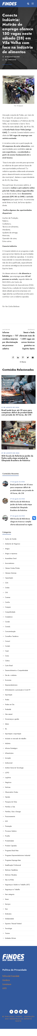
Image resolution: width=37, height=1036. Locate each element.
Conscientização (10, 631)
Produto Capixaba (11, 846)
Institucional (8, 763)
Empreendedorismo (11, 685)
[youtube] (21, 1012)
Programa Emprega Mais (13, 860)
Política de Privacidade (10, 976)
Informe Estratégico (11, 748)
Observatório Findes (11, 792)
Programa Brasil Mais (11, 850)
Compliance (9, 617)
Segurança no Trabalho (12, 889)
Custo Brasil (9, 665)
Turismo (7, 933)
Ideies (7, 724)
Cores (7, 656)
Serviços (7, 904)
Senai (7, 899)
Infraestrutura (9, 753)
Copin (7, 651)
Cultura (7, 661)
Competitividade (10, 612)
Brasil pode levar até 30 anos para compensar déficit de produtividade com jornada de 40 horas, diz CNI (16, 412)
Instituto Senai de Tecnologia (14, 768)
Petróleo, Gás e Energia (13, 812)
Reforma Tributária (11, 875)
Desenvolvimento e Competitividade (16, 670)
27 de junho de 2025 (12, 57)
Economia (8, 680)
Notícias (7, 787)
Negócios (8, 782)
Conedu (7, 626)
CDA (6, 583)
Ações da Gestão (11, 539)
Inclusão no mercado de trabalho (15, 738)
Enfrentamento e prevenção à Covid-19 (17, 690)
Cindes (7, 588)
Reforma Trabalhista (11, 870)
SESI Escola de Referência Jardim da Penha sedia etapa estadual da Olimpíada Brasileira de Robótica (17, 458)
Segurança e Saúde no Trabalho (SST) (17, 885)
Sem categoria (9, 894)
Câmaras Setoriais (10, 573)
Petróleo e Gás (10, 807)
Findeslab (8, 709)
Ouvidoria (6, 980)
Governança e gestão (12, 719)
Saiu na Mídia (9, 880)
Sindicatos (12, 60)
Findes (7, 700)
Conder (7, 622)
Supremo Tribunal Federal (13, 923)
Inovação (8, 758)
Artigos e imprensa (11, 553)
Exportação (8, 695)
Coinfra (7, 602)
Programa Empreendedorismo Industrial (17, 855)
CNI (6, 592)
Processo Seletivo (11, 831)
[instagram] (26, 1012)
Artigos (7, 549)
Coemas (7, 597)
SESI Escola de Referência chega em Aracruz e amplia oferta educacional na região (21, 522)
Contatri (7, 646)
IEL (6, 60)
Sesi (6, 909)
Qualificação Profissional (13, 865)
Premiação (8, 826)
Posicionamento (10, 816)
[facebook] (11, 1012)
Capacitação (9, 578)
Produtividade (9, 841)
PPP (6, 821)
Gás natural (8, 714)
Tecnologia (8, 928)
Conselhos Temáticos (11, 636)
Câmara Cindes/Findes (12, 568)
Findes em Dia (9, 704)
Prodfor (7, 836)
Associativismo (9, 563)
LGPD (7, 773)
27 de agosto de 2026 (10, 453)
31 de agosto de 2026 (10, 407)
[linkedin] (16, 1012)
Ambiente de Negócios (12, 544)
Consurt (7, 641)
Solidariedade (9, 919)
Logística (8, 777)
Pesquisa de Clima (11, 802)
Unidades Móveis (10, 938)
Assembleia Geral (10, 558)
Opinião (7, 797)
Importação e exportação (13, 734)
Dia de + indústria (10, 675)
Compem (8, 607)
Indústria (7, 743)
